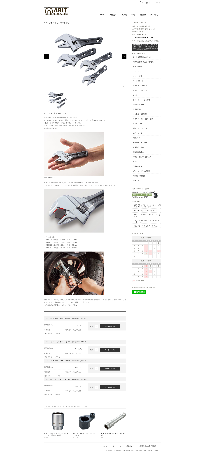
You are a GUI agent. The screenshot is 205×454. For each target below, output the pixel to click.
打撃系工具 (137, 109)
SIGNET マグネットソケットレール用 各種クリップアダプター (147, 206)
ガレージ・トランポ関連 (141, 171)
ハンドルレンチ (138, 81)
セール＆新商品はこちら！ (142, 57)
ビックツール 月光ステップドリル (146, 226)
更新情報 (143, 15)
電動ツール (137, 138)
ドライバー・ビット (140, 90)
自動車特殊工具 (138, 152)
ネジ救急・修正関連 (140, 114)
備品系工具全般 (138, 104)
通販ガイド (130, 446)
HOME (102, 15)
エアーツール (137, 133)
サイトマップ (117, 446)
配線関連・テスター (140, 142)
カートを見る (145, 2)
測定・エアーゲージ (140, 128)
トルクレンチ (137, 123)
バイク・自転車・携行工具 (142, 157)
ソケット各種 (137, 76)
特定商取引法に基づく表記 (147, 446)
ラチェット (137, 71)
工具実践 (124, 15)
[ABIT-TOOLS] (56, 15)
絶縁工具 (136, 180)
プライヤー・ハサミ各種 (141, 100)
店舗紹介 (113, 15)
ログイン (158, 3)
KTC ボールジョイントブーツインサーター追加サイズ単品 (56, 434)
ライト (135, 161)
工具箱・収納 (137, 166)
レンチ (135, 95)
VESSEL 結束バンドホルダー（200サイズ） (147, 215)
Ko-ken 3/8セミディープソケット (145, 211)
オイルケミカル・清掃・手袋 (143, 119)
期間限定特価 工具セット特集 (143, 62)
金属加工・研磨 (138, 147)
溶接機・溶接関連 (139, 176)
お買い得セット (138, 66)
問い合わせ (154, 15)
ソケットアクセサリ (140, 85)
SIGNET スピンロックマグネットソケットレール (147, 221)
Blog (133, 15)
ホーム (105, 446)
